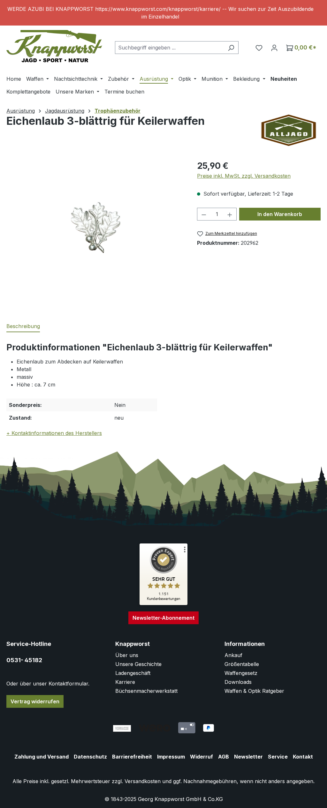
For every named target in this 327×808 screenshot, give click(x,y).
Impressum (171, 756)
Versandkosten (143, 781)
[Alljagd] (289, 130)
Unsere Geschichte (138, 664)
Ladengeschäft (132, 673)
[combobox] (169, 47)
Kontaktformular (68, 683)
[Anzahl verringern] (203, 214)
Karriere (125, 682)
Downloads (238, 682)
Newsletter (248, 756)
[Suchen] (231, 47)
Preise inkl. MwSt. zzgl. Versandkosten (244, 176)
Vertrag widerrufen (35, 701)
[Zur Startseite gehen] (54, 46)
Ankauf (233, 655)
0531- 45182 (24, 660)
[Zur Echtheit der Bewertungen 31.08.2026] (163, 603)
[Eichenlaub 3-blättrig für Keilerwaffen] (95, 228)
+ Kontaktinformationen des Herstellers (54, 433)
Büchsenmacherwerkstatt (146, 691)
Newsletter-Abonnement (163, 618)
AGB (223, 756)
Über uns (126, 655)
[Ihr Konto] (274, 47)
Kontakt (303, 756)
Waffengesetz (240, 673)
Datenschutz (90, 756)
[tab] (23, 326)
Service (278, 756)
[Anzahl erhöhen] (230, 214)
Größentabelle (241, 664)
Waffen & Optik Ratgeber (254, 691)
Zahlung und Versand (41, 756)
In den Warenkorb (279, 214)
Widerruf (201, 756)
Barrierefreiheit (132, 756)
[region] (163, 13)
